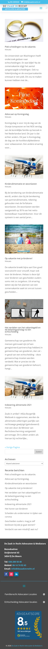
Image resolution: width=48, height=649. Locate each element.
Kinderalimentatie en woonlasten (21, 183)
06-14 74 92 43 (19, 565)
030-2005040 (14, 2)
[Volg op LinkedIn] (16, 574)
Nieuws (8, 49)
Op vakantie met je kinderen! (18, 258)
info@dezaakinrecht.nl (23, 568)
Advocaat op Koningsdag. (17, 114)
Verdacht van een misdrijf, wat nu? (21, 529)
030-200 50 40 (15, 561)
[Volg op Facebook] (6, 574)
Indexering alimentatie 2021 (18, 404)
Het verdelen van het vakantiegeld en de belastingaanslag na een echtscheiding (23, 329)
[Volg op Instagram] (11, 574)
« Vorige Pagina (12, 447)
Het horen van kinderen (16, 508)
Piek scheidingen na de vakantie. (20, 46)
